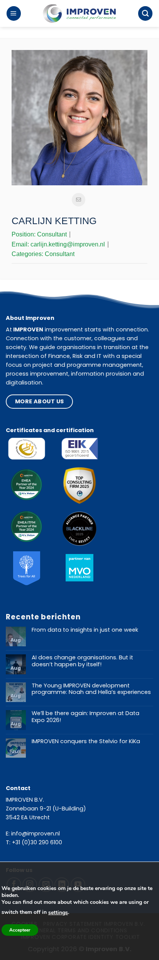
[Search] (145, 13)
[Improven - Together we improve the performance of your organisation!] (79, 13)
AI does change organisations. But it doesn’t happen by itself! (82, 661)
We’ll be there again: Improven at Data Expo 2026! (85, 717)
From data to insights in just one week (85, 630)
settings (58, 912)
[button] (14, 13)
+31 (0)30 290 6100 (37, 842)
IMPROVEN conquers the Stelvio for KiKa (86, 741)
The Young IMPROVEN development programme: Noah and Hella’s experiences (91, 689)
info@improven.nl (35, 833)
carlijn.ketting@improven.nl (67, 244)
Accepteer (19, 930)
